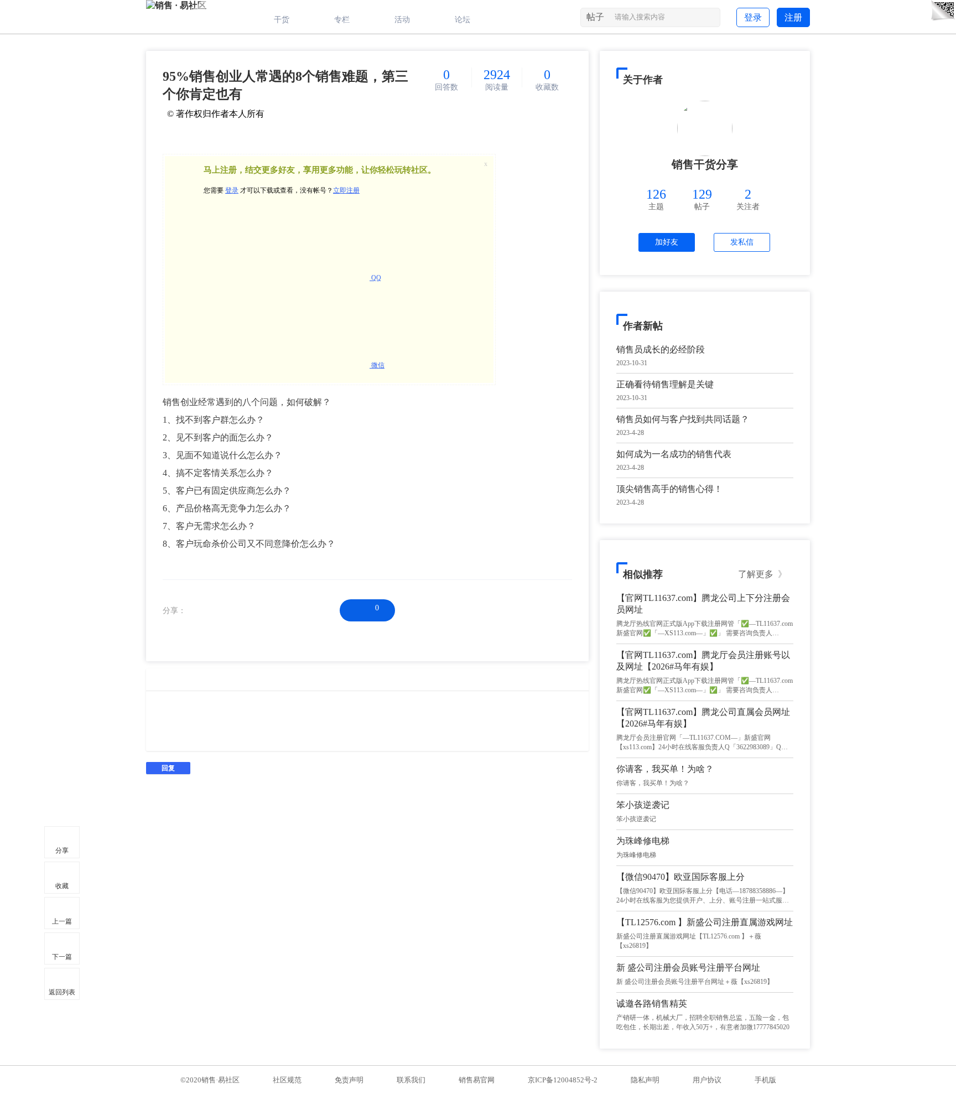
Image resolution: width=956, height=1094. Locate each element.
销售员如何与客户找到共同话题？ (682, 419)
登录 (753, 17)
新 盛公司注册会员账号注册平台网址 (688, 967)
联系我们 (411, 1080)
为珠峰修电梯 (642, 841)
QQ (375, 278)
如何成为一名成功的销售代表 (673, 454)
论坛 (462, 19)
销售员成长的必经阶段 (660, 349)
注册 (793, 17)
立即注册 (346, 190)
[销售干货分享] (704, 128)
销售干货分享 (705, 164)
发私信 (742, 242)
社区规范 (287, 1080)
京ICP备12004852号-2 (563, 1080)
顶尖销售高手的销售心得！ (669, 489)
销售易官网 (477, 1080)
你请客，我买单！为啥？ (665, 769)
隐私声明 (645, 1080)
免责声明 (349, 1080)
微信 (377, 365)
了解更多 (762, 574)
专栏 (342, 19)
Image (154, 679)
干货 (281, 19)
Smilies (170, 679)
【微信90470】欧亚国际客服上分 (680, 877)
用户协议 (707, 1080)
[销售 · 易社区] (176, 5)
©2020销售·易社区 (210, 1080)
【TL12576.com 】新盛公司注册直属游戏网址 (704, 922)
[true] (710, 19)
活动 (402, 19)
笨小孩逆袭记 (642, 805)
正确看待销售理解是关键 (665, 384)
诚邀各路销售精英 (651, 1003)
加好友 (666, 242)
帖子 (595, 17)
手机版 (765, 1080)
